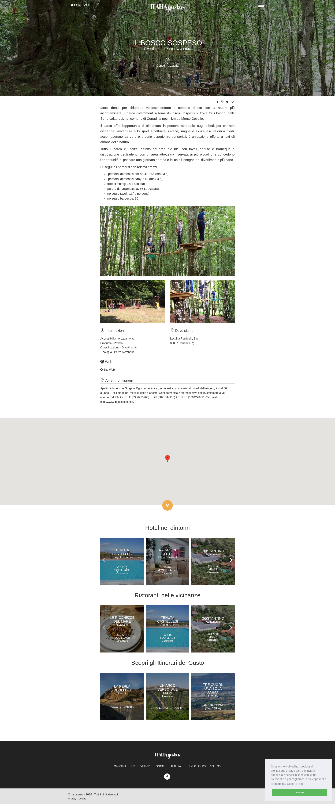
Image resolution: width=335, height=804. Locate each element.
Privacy (72, 798)
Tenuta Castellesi (122, 553)
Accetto (299, 792)
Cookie (82, 798)
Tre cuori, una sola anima (213, 690)
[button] (167, 458)
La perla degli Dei (122, 689)
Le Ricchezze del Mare (122, 621)
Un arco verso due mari (167, 691)
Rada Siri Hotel (167, 553)
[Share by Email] (232, 101)
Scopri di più (295, 783)
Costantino (213, 552)
